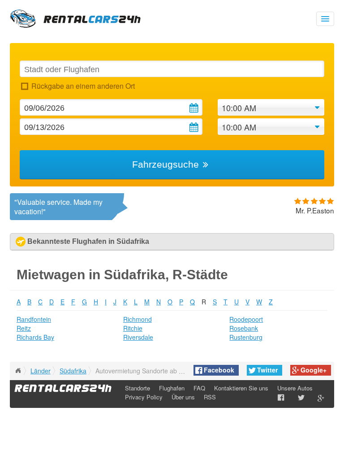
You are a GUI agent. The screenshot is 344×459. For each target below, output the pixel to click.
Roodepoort (246, 319)
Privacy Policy (144, 397)
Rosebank (243, 328)
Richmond (137, 319)
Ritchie (132, 328)
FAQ (199, 388)
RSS (210, 397)
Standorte (137, 388)
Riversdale (138, 337)
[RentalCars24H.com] (18, 370)
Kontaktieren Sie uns (241, 388)
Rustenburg (245, 337)
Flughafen (172, 388)
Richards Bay (35, 337)
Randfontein (34, 319)
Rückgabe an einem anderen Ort (82, 86)
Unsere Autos (295, 388)
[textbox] (172, 69)
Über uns (183, 397)
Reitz (24, 328)
